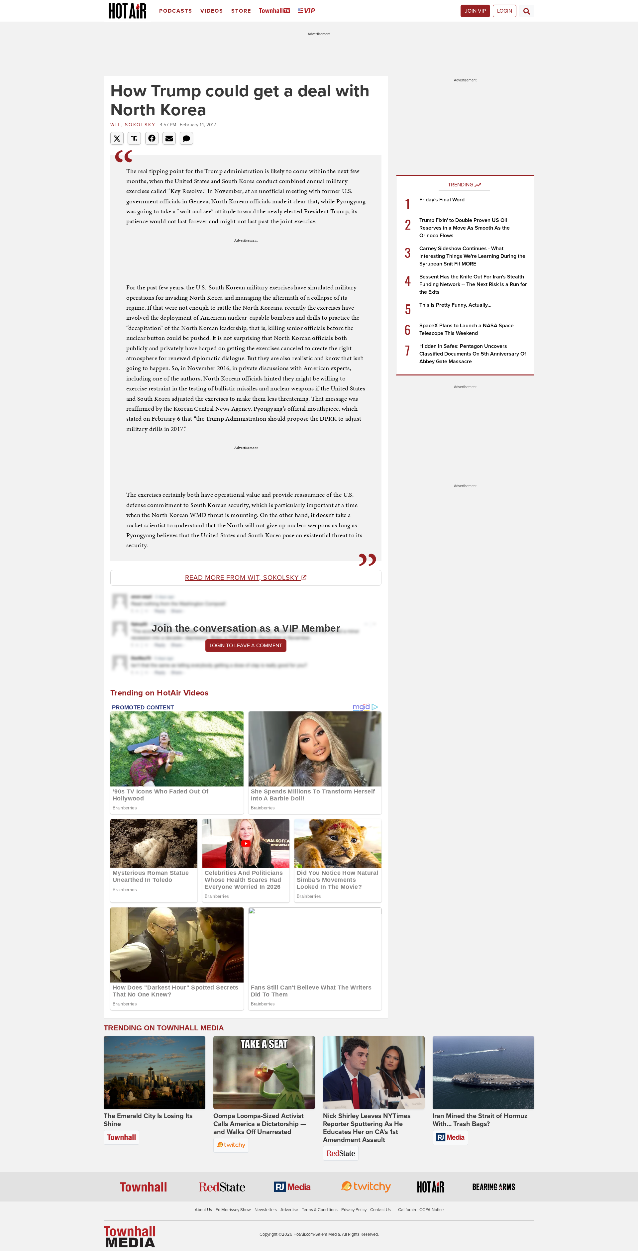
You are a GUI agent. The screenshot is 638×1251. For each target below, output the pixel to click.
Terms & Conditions (320, 1209)
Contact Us (380, 1209)
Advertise (289, 1209)
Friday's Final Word (442, 199)
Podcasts (175, 11)
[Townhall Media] (129, 1236)
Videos (211, 11)
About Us (203, 1209)
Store (241, 11)
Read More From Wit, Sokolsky (243, 578)
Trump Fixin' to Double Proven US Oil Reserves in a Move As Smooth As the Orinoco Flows (464, 228)
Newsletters (266, 1209)
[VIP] (307, 11)
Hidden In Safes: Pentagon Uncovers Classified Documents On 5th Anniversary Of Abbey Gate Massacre (472, 354)
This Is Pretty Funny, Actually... (455, 305)
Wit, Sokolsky (134, 125)
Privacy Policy (354, 1209)
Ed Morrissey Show (233, 1209)
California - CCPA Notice (421, 1209)
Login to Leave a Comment (246, 645)
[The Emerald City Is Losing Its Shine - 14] (154, 1072)
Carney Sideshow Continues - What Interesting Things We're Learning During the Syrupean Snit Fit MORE (472, 256)
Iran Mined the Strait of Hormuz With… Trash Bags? (480, 1120)
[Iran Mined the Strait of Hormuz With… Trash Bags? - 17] (483, 1072)
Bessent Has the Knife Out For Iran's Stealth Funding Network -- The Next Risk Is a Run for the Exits (473, 284)
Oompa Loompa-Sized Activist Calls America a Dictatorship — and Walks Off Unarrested (259, 1124)
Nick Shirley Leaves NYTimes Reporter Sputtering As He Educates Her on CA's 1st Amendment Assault (367, 1128)
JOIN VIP (475, 11)
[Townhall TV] (276, 11)
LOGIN (504, 11)
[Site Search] (526, 11)
